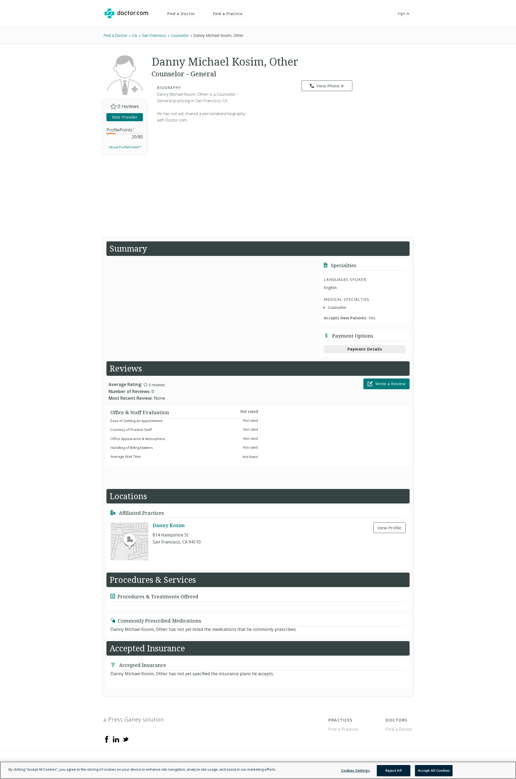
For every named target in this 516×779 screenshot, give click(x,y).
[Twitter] (125, 739)
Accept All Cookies (434, 770)
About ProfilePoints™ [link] (125, 147)
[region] (258, 770)
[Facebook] (106, 739)
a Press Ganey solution (133, 719)
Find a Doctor (181, 13)
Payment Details (364, 349)
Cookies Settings (355, 770)
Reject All (393, 770)
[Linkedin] (116, 739)
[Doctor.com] (126, 13)
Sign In (404, 13)
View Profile (389, 527)
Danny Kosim (169, 525)
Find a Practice (228, 13)
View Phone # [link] (330, 85)
